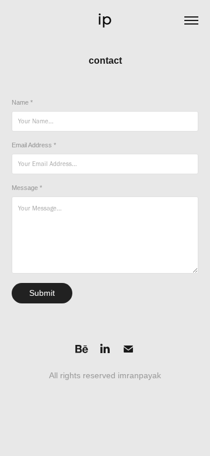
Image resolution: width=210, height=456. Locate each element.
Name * (22, 102)
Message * (27, 187)
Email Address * (34, 144)
